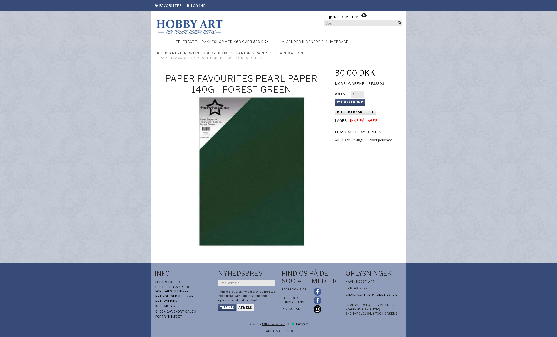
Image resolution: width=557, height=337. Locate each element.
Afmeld (245, 307)
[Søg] (399, 23)
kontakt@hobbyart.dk (377, 294)
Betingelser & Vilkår (174, 296)
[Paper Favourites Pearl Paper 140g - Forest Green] (251, 171)
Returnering (166, 301)
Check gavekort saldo (175, 311)
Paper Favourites (363, 132)
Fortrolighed (167, 282)
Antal (342, 94)
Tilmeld (227, 307)
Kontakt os (165, 306)
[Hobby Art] (188, 26)
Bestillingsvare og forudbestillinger (173, 289)
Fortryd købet (168, 316)
